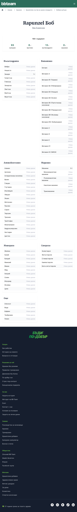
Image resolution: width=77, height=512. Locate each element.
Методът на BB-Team (10, 399)
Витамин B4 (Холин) (49, 98)
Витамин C (46, 128)
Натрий (7, 274)
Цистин (7, 236)
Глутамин (8, 187)
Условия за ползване (10, 411)
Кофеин (7, 311)
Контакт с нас (7, 407)
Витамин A (46, 74)
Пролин (7, 206)
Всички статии (7, 444)
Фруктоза (8, 97)
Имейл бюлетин (8, 458)
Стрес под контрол (9, 381)
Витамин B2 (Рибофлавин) (51, 86)
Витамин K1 (46, 146)
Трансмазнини (49, 191)
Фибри (7, 67)
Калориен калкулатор (10, 440)
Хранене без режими (10, 366)
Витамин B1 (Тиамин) (49, 80)
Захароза (8, 85)
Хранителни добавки (10, 436)
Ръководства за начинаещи (12, 425)
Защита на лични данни (11, 414)
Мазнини (45, 168)
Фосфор (7, 285)
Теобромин (9, 315)
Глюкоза (8, 82)
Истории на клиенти (9, 352)
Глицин (7, 183)
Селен (7, 277)
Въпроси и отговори (9, 356)
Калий (7, 255)
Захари (7, 74)
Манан (7, 266)
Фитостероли (47, 255)
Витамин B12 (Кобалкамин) (52, 122)
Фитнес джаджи (8, 484)
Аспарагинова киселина (13, 176)
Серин (7, 210)
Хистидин (8, 232)
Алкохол (8, 304)
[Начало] (2, 10)
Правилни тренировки (10, 370)
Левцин (7, 195)
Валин (7, 179)
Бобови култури (61, 10)
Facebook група (8, 466)
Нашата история (8, 396)
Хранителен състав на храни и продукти (39, 10)
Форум (4, 462)
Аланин (7, 168)
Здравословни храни (10, 480)
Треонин (8, 217)
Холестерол (46, 251)
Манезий (8, 262)
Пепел (7, 319)
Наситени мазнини (51, 185)
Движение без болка (10, 374)
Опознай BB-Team (8, 454)
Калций (7, 259)
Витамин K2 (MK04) (49, 152)
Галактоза (8, 78)
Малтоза (8, 93)
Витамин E (46, 140)
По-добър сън (7, 377)
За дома (5, 487)
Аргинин (8, 172)
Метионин (8, 202)
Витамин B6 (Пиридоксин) (52, 110)
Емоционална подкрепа (11, 385)
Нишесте (8, 70)
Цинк (6, 289)
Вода (6, 307)
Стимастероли (47, 259)
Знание (10, 10)
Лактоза (8, 89)
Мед (6, 270)
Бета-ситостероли (49, 266)
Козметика (6, 491)
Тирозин (8, 213)
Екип (4, 403)
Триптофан (8, 221)
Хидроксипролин (11, 228)
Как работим (7, 348)
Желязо (7, 251)
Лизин (7, 198)
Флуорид (8, 281)
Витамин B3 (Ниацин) (50, 92)
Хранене (19, 10)
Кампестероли (47, 262)
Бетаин (44, 68)
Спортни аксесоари (9, 495)
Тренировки (6, 432)
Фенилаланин (9, 225)
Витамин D (46, 134)
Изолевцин (9, 191)
